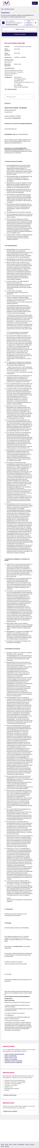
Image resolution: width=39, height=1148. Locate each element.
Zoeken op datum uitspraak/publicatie (14, 1054)
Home (2, 9)
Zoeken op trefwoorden (11, 1055)
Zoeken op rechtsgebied (11, 1059)
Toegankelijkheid (20, 1144)
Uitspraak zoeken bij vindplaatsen (13, 1062)
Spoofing (27, 1144)
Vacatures (32, 1144)
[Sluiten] (35, 23)
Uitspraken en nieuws (9, 9)
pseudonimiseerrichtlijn (12, 24)
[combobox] (19, 97)
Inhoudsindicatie (9, 68)
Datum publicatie (7, 54)
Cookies (15, 1144)
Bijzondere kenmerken (8, 64)
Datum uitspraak (7, 49)
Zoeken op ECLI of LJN (11, 1057)
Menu (34, 3)
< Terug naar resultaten (19, 34)
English (2, 1144)
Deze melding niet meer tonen (29, 22)
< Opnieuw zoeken (19, 29)
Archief (2, 1146)
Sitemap (6, 1144)
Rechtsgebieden (9, 60)
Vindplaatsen (8, 77)
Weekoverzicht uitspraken (10, 1111)
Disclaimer (7, 1146)
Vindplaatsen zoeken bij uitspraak (13, 1060)
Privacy (10, 1144)
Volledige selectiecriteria (10, 1095)
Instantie (7, 46)
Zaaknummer (8, 57)
